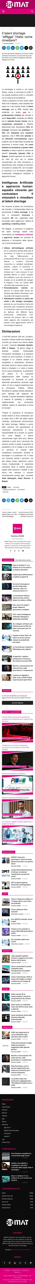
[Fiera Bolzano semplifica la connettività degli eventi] (6, 1156)
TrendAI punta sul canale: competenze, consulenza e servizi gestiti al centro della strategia (15, 747)
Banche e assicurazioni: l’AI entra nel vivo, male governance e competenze (23, 668)
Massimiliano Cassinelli (17, 914)
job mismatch (21, 489)
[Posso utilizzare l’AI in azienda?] (6, 912)
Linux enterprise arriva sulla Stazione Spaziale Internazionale (21, 1017)
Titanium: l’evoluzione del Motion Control (15, 798)
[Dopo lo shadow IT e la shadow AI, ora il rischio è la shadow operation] (7, 567)
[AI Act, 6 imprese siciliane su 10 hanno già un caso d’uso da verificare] (6, 902)
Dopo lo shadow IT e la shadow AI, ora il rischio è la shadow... (21, 1178)
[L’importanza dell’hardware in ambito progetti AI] (7, 577)
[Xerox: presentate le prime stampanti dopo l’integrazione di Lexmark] (6, 969)
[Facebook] (4, 48)
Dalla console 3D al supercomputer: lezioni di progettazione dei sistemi (21, 996)
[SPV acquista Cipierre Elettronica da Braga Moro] (6, 885)
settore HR (5, 492)
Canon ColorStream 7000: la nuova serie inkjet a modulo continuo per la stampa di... (21, 979)
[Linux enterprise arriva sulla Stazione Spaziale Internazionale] (6, 1018)
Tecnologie (10, 29)
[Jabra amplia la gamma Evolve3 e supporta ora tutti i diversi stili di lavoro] (6, 959)
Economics (7, 1133)
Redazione (17, 1272)
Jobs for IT (7, 1127)
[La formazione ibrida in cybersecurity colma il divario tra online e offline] (7, 598)
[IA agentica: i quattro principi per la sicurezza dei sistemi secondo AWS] (7, 658)
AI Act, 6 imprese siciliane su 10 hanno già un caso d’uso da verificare (22, 901)
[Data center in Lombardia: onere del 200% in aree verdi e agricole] (6, 1007)
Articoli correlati (8, 560)
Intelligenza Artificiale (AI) (9, 489)
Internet (4, 1110)
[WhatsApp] (17, 48)
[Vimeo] (23, 551)
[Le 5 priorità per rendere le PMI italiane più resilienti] (7, 649)
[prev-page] (3, 685)
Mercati (4, 1113)
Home (3, 29)
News (4, 1104)
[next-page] (6, 685)
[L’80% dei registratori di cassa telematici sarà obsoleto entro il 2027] (6, 1035)
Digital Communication (11, 1130)
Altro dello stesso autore (23, 560)
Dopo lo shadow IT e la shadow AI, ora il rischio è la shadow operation (22, 567)
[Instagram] (10, 1263)
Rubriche (5, 1124)
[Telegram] (22, 48)
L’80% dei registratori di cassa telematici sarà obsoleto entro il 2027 (20, 1034)
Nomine (4, 1116)
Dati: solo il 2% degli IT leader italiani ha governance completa (21, 607)
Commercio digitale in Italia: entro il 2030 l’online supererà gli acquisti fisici (22, 677)
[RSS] (15, 551)
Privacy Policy (25, 1270)
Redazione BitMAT (8, 43)
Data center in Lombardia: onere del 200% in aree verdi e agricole (21, 1007)
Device (4, 1122)
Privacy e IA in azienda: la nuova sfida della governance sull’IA (22, 931)
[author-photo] (17, 533)
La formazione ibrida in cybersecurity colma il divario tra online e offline (22, 598)
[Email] (26, 48)
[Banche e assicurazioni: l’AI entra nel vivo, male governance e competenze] (7, 668)
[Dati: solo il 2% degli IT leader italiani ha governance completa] (7, 607)
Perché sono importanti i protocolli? (13, 773)
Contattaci (7, 1270)
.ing (3, 1139)
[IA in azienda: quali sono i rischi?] (6, 942)
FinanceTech (6, 1142)
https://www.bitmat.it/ (17, 538)
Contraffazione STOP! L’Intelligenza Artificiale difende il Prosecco (25, 514)
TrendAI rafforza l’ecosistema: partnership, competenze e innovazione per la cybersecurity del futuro (17, 719)
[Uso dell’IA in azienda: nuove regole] (6, 922)
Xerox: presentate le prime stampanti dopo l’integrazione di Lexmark (21, 968)
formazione (16, 487)
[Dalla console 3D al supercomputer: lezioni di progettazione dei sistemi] (6, 997)
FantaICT (7, 1136)
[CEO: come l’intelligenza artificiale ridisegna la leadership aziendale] (7, 616)
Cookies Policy (16, 1270)
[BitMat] (17, 4)
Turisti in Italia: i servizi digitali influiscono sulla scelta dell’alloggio (9, 514)
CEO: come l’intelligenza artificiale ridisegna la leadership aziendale (22, 616)
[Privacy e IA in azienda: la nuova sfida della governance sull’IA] (6, 932)
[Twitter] (8, 48)
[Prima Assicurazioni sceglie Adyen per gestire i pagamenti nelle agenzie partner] (6, 1046)
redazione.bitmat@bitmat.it (21, 1250)
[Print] (31, 48)
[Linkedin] (13, 48)
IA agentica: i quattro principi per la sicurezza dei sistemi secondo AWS (22, 658)
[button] (3, 11)
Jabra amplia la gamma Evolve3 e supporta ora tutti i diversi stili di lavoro (22, 958)
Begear (9, 487)
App (3, 1119)
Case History (6, 1107)
